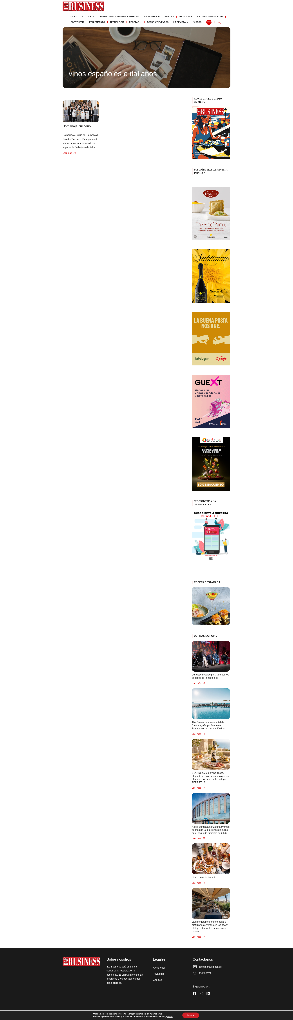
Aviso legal (159, 967)
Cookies (157, 980)
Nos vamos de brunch (203, 877)
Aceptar (191, 1015)
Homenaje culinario (77, 126)
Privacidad (159, 974)
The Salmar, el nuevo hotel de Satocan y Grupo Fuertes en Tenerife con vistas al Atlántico (208, 725)
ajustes (169, 1016)
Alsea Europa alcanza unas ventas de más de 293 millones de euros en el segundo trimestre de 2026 (211, 830)
